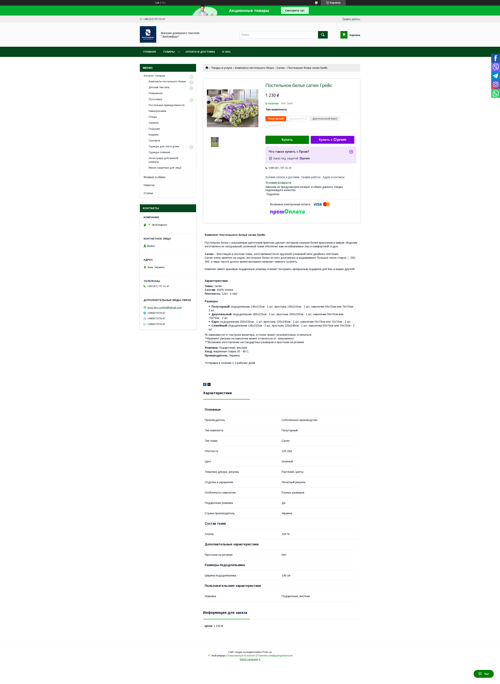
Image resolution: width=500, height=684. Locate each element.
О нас (226, 51)
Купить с (326, 139)
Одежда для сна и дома (164, 146)
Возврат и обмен (154, 177)
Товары (169, 51)
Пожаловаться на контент (241, 655)
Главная (149, 51)
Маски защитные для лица (165, 167)
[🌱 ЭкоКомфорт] (148, 41)
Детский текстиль (159, 87)
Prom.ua (267, 652)
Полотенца (155, 99)
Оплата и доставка (200, 51)
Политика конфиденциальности (275, 655)
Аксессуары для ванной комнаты (163, 160)
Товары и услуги (221, 67)
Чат (486, 673)
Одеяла (153, 122)
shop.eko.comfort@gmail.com (164, 307)
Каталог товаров (154, 75)
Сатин (281, 67)
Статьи (148, 193)
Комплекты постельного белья (254, 67)
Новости (149, 185)
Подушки (154, 128)
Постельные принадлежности (167, 105)
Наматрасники (157, 111)
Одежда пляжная (159, 152)
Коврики (153, 134)
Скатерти (154, 140)
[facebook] (204, 385)
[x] (209, 385)
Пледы (153, 116)
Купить (287, 139)
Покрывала (155, 93)
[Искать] (323, 35)
